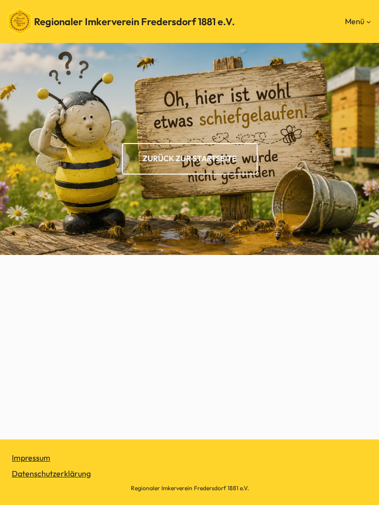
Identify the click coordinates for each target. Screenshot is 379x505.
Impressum (31, 458)
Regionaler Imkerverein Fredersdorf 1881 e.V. (134, 21)
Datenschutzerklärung (51, 473)
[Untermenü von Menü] (368, 21)
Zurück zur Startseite (190, 158)
